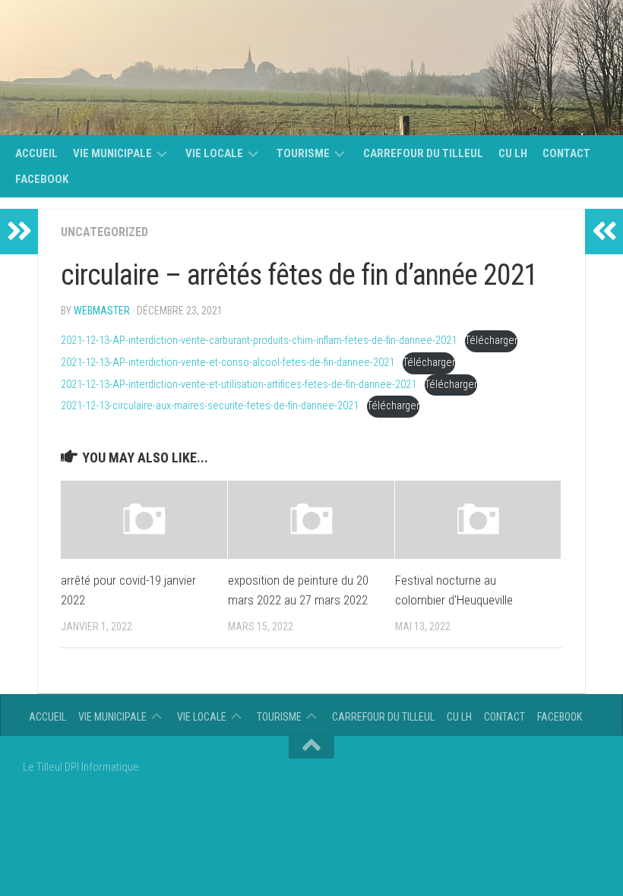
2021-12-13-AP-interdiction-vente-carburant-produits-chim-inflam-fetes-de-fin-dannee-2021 (259, 340)
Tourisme (303, 153)
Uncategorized (104, 232)
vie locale (214, 153)
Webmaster (102, 310)
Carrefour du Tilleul (423, 153)
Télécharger (491, 340)
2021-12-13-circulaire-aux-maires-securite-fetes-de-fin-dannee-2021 (210, 405)
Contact (566, 153)
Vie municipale (112, 153)
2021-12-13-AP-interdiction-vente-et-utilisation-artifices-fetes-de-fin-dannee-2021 (238, 384)
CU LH (512, 153)
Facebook (41, 179)
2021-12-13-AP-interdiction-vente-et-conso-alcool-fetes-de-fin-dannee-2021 (227, 362)
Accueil (36, 153)
